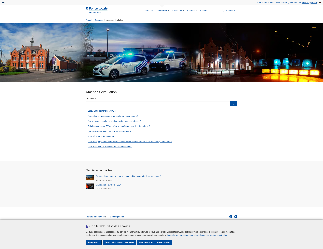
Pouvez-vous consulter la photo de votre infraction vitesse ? (114, 121)
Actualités (148, 11)
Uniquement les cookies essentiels (154, 242)
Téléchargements (116, 217)
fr (3, 3)
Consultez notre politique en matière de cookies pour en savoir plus (197, 235)
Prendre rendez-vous (95, 217)
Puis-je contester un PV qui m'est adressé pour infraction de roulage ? (119, 126)
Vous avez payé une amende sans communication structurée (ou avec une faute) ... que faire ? (130, 142)
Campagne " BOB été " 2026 (109, 185)
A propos (191, 11)
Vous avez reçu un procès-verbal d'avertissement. (110, 147)
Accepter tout (94, 242)
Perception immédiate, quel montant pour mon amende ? (113, 116)
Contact (203, 11)
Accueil (88, 20)
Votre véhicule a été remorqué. (101, 136)
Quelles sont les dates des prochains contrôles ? (109, 131)
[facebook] (230, 216)
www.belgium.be (309, 3)
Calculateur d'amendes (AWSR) (102, 111)
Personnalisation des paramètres (119, 242)
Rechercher (91, 99)
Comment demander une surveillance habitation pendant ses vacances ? (128, 176)
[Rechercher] (233, 103)
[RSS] (235, 216)
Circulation (177, 11)
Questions (162, 11)
